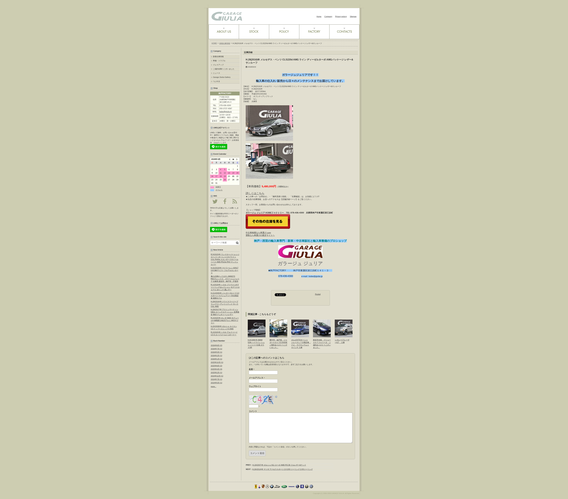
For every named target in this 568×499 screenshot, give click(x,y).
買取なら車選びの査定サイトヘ (260, 235)
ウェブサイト (255, 386)
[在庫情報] (254, 31)
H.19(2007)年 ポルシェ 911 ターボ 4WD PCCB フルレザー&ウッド (279, 465)
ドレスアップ (218, 65)
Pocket (318, 294)
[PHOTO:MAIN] (269, 139)
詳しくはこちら (255, 193)
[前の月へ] (229, 159)
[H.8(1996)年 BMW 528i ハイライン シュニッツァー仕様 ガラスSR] (257, 336)
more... (213, 387)
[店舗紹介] (224, 31)
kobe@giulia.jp (226, 112)
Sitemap (353, 17)
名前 (251, 369)
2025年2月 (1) (216, 373)
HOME (214, 43)
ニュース (216, 73)
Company (328, 17)
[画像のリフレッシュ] (276, 397)
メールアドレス (257, 378)
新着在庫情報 (224, 43)
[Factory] (314, 31)
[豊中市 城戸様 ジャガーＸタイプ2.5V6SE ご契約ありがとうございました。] (278, 336)
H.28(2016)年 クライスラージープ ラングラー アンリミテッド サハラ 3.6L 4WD (224, 304)
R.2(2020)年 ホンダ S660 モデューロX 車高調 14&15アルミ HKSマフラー (225, 320)
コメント (253, 411)
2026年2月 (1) (216, 356)
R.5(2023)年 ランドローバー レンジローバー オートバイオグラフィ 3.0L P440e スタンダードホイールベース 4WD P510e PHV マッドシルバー (225, 259)
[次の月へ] (237, 159)
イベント (219, 190)
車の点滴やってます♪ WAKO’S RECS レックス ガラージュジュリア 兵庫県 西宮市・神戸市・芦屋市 (225, 278)
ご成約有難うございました (223, 69)
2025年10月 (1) (217, 362)
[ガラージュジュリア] (227, 20)
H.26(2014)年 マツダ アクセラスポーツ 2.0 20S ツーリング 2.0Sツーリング (282, 469)
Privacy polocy (341, 17)
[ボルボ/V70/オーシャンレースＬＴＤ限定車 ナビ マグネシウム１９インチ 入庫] (300, 336)
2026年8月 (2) (216, 345)
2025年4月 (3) (216, 369)
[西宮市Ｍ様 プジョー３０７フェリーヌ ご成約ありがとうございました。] (322, 336)
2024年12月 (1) (217, 376)
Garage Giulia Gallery (221, 77)
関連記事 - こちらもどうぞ (262, 314)
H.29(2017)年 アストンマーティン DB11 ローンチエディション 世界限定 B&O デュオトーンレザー (225, 312)
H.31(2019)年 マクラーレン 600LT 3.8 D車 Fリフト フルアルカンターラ (224, 270)
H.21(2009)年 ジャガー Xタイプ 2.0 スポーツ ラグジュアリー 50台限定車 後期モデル (225, 295)
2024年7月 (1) (216, 379)
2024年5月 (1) (216, 383)
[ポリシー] (284, 31)
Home (319, 17)
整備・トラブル (219, 61)
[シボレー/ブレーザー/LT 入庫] (343, 336)
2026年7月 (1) (216, 349)
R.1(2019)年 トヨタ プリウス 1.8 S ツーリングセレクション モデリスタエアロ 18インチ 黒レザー (225, 287)
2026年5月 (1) (216, 352)
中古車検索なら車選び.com (258, 232)
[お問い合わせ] (344, 31)
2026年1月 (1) (216, 359)
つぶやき (216, 81)
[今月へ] (233, 159)
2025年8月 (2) (216, 366)
